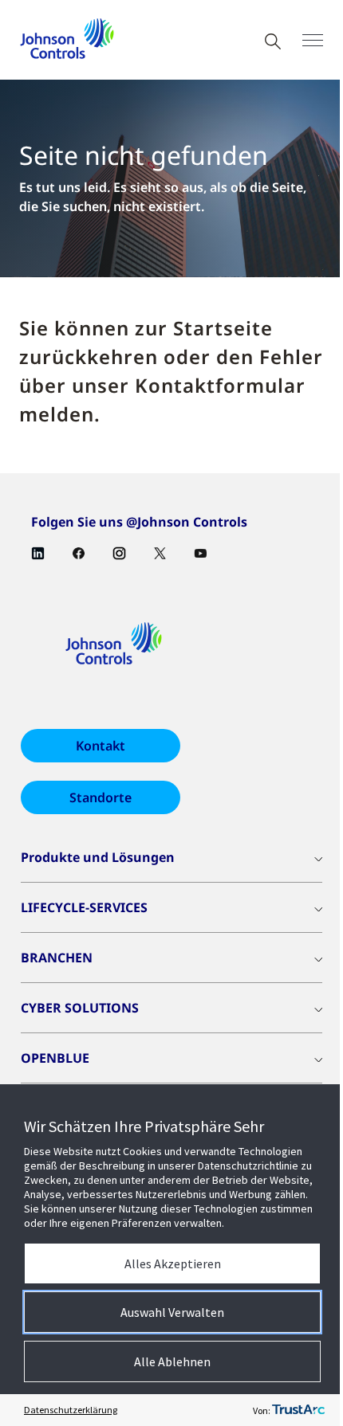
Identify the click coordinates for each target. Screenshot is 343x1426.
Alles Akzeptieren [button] (172, 1263)
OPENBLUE (55, 1058)
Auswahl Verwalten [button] (172, 1312)
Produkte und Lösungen (98, 857)
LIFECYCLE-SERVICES (84, 907)
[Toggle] (313, 40)
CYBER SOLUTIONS (80, 1008)
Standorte (100, 797)
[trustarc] (298, 1410)
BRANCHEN (57, 957)
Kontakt (100, 745)
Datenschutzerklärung (70, 1410)
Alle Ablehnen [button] (172, 1361)
